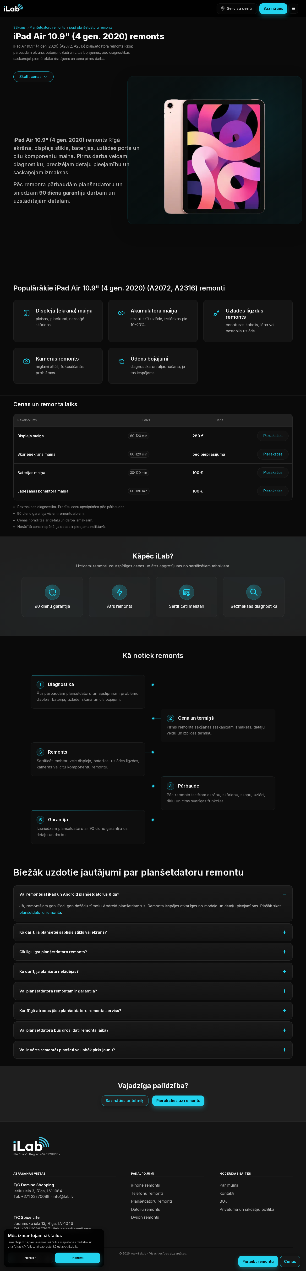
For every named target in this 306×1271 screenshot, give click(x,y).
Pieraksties (273, 435)
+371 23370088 (35, 1196)
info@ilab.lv (63, 1196)
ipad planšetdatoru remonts (90, 27)
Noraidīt (30, 1258)
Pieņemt (77, 1258)
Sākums (19, 27)
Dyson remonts (145, 1217)
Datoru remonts (145, 1209)
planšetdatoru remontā (40, 912)
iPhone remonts (145, 1185)
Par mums (228, 1185)
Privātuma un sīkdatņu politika (246, 1209)
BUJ (223, 1201)
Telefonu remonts (147, 1193)
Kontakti (226, 1193)
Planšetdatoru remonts (47, 27)
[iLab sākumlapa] (13, 7)
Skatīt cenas (30, 76)
